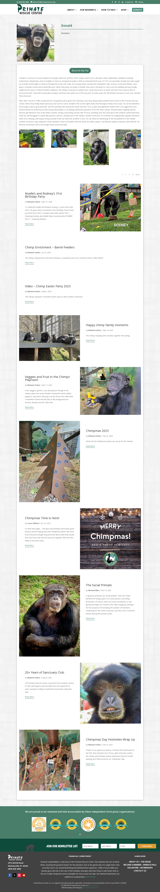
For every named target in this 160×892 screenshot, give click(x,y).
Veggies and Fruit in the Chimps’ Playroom (47, 378)
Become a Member (132, 865)
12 (89, 834)
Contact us (140, 870)
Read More (29, 224)
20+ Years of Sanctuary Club (44, 672)
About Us (134, 861)
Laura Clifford (33, 523)
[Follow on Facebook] (10, 875)
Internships (146, 867)
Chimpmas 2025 (97, 431)
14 (94, 834)
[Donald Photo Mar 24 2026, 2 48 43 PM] (32, 148)
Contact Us (129, 2)
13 (91, 834)
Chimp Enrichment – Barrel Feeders (49, 247)
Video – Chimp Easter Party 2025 (48, 286)
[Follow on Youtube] (24, 875)
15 (96, 834)
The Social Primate (99, 585)
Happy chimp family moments (107, 325)
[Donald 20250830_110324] (128, 148)
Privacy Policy (94, 885)
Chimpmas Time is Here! (42, 518)
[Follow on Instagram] (19, 875)
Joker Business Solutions (90, 888)
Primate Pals (149, 865)
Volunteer (132, 867)
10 (84, 834)
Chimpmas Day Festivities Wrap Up (110, 739)
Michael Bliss (93, 590)
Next (138, 174)
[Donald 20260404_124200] (64, 148)
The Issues (146, 861)
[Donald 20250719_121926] (96, 165)
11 (87, 834)
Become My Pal (80, 70)
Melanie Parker (33, 202)
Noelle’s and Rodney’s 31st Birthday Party (43, 195)
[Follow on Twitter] (14, 875)
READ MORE (90, 877)
